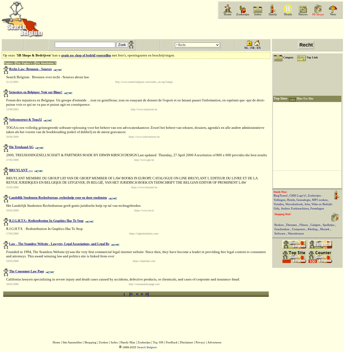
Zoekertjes (242, 14)
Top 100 (158, 342)
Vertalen (279, 204)
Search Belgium (147, 347)
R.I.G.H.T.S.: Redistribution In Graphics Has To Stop (46, 221)
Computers (299, 229)
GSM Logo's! (297, 195)
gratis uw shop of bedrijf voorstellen (86, 55)
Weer (333, 14)
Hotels (288, 14)
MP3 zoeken (320, 199)
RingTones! (281, 195)
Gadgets (315, 224)
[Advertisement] (280, 29)
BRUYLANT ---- (21, 170)
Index (257, 14)
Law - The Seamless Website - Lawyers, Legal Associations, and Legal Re (59, 244)
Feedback (172, 342)
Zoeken (103, 342)
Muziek (325, 229)
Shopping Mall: (282, 214)
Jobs (307, 204)
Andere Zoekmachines (295, 208)
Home (227, 14)
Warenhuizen (296, 233)
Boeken (279, 224)
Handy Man (127, 342)
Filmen (304, 224)
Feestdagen (317, 208)
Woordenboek (294, 204)
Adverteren (214, 342)
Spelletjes (329, 224)
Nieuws (302, 14)
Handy (273, 14)
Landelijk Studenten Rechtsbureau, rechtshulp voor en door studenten (58, 198)
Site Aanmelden (72, 342)
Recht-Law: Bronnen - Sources (30, 69)
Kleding (313, 229)
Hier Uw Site (305, 98)
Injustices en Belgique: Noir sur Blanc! (35, 92)
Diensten (292, 224)
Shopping (90, 342)
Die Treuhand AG (21, 147)
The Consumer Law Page (26, 271)
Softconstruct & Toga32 (25, 120)
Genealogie (303, 199)
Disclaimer (186, 342)
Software (280, 233)
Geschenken (282, 229)
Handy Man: (280, 192)
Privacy (200, 342)
